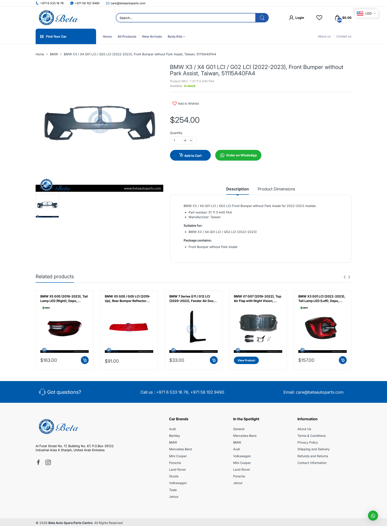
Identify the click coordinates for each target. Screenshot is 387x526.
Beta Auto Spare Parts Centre (70, 523)
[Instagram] (48, 463)
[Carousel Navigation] (346, 277)
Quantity (176, 133)
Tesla (173, 490)
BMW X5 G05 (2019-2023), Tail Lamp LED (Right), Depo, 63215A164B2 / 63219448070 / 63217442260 (64, 298)
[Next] (344, 277)
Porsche (175, 463)
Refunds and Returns (312, 456)
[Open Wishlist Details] (319, 18)
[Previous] (349, 277)
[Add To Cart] (85, 360)
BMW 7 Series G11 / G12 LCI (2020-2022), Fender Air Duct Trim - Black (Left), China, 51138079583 (192, 298)
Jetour (173, 496)
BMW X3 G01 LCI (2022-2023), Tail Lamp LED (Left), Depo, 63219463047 (321, 298)
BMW (173, 442)
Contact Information (312, 463)
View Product (246, 360)
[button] (373, 516)
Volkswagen (178, 483)
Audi (172, 429)
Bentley (174, 436)
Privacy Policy (307, 442)
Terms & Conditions (311, 436)
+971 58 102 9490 (207, 392)
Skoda (173, 476)
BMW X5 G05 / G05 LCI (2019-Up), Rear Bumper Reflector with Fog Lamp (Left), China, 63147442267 (127, 298)
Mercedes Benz (180, 449)
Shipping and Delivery (313, 449)
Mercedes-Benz (245, 436)
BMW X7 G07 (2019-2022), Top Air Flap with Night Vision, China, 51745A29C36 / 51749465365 (257, 298)
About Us (304, 429)
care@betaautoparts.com (320, 392)
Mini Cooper (178, 456)
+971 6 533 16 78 (172, 392)
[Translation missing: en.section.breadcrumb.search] (262, 17)
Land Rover (177, 469)
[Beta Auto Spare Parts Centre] (58, 18)
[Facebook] (38, 463)
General (238, 429)
